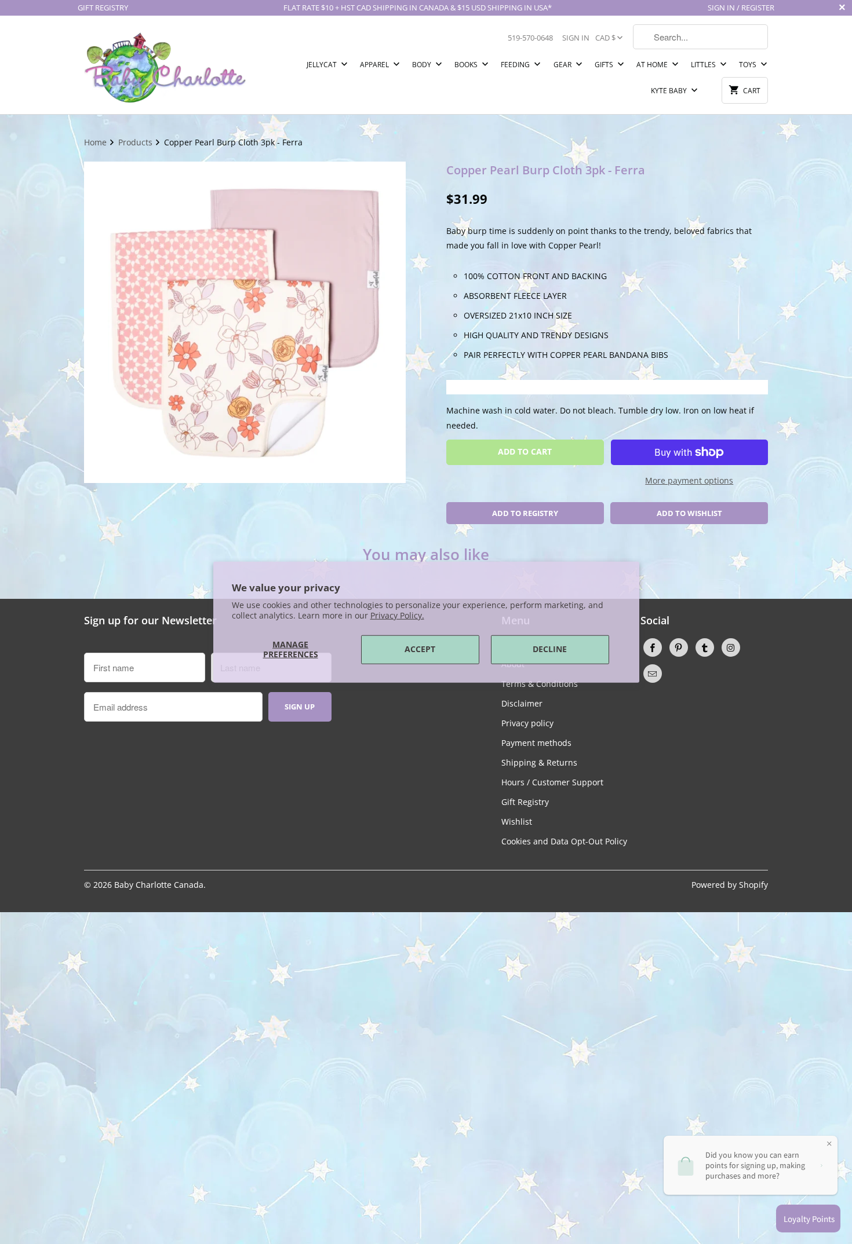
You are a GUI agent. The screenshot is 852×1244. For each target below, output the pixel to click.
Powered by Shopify (729, 884)
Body (422, 64)
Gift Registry (525, 801)
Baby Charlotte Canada (158, 884)
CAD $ (605, 37)
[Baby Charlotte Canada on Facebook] (652, 647)
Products (136, 142)
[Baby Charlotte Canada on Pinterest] (678, 647)
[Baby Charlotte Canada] (165, 64)
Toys (748, 64)
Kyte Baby (670, 91)
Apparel (375, 64)
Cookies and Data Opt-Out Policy (564, 841)
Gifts (605, 64)
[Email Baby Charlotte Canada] (652, 673)
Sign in (575, 37)
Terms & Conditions (539, 683)
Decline (550, 648)
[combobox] (700, 36)
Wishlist (516, 821)
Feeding (516, 64)
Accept (420, 648)
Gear (563, 64)
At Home (652, 64)
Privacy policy (527, 723)
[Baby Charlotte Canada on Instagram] (731, 647)
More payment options (689, 480)
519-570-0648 (530, 37)
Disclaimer (521, 703)
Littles (704, 64)
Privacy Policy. (397, 615)
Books (466, 64)
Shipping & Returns (539, 762)
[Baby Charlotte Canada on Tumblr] (705, 647)
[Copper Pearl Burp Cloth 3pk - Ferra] (245, 322)
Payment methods (536, 742)
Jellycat (322, 64)
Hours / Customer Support (552, 782)
